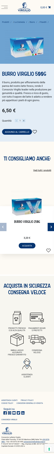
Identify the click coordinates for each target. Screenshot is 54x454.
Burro (32, 22)
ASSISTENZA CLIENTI (9, 400)
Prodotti (5, 22)
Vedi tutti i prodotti (42, 170)
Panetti (43, 22)
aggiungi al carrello (17, 131)
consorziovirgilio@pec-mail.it (34, 441)
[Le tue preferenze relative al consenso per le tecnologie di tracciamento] (49, 449)
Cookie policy (7, 403)
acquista (27, 245)
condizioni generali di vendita (29, 403)
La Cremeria (19, 22)
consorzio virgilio (9, 419)
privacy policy (27, 400)
